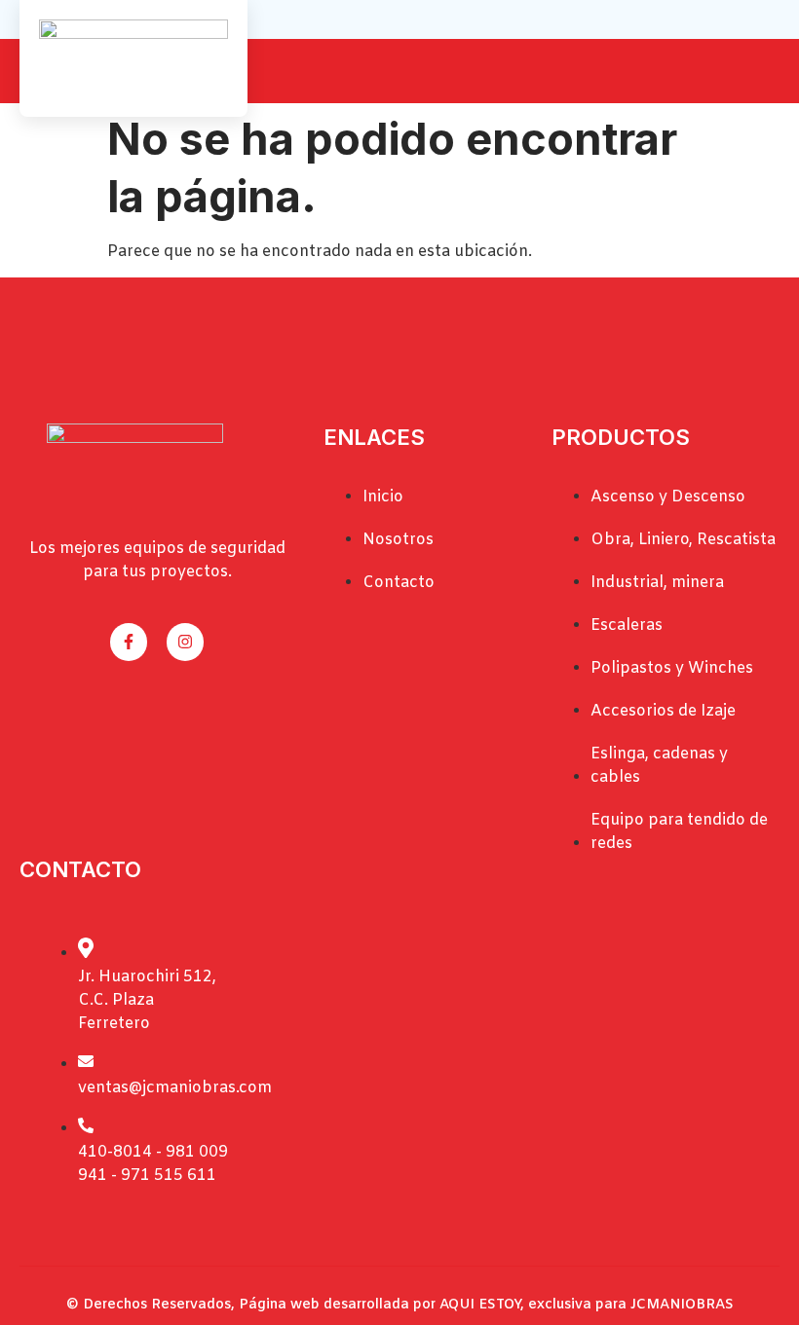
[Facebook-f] (128, 641)
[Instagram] (185, 641)
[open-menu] (768, 73)
